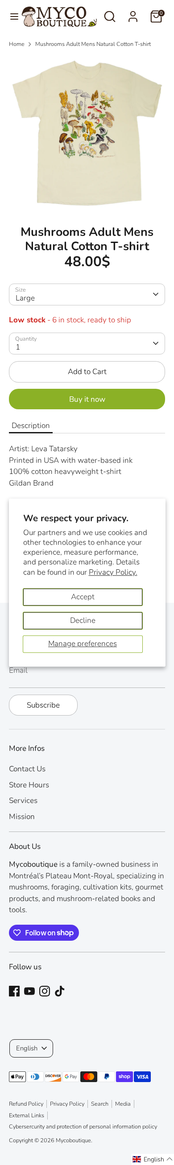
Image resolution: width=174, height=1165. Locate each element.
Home (17, 44)
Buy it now (87, 399)
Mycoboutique (73, 1140)
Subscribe (43, 705)
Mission (22, 816)
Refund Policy (26, 1104)
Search (99, 1104)
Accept (83, 597)
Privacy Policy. (113, 572)
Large (25, 298)
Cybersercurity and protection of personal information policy (83, 1127)
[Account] (133, 13)
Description (31, 425)
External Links (26, 1115)
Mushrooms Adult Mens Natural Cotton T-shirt (93, 44)
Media (123, 1104)
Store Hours (29, 785)
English (26, 1048)
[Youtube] (29, 991)
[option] (87, 133)
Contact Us (27, 769)
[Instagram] (44, 991)
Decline (82, 620)
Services (23, 800)
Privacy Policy (67, 1104)
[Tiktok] (59, 991)
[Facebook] (14, 991)
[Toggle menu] (11, 16)
